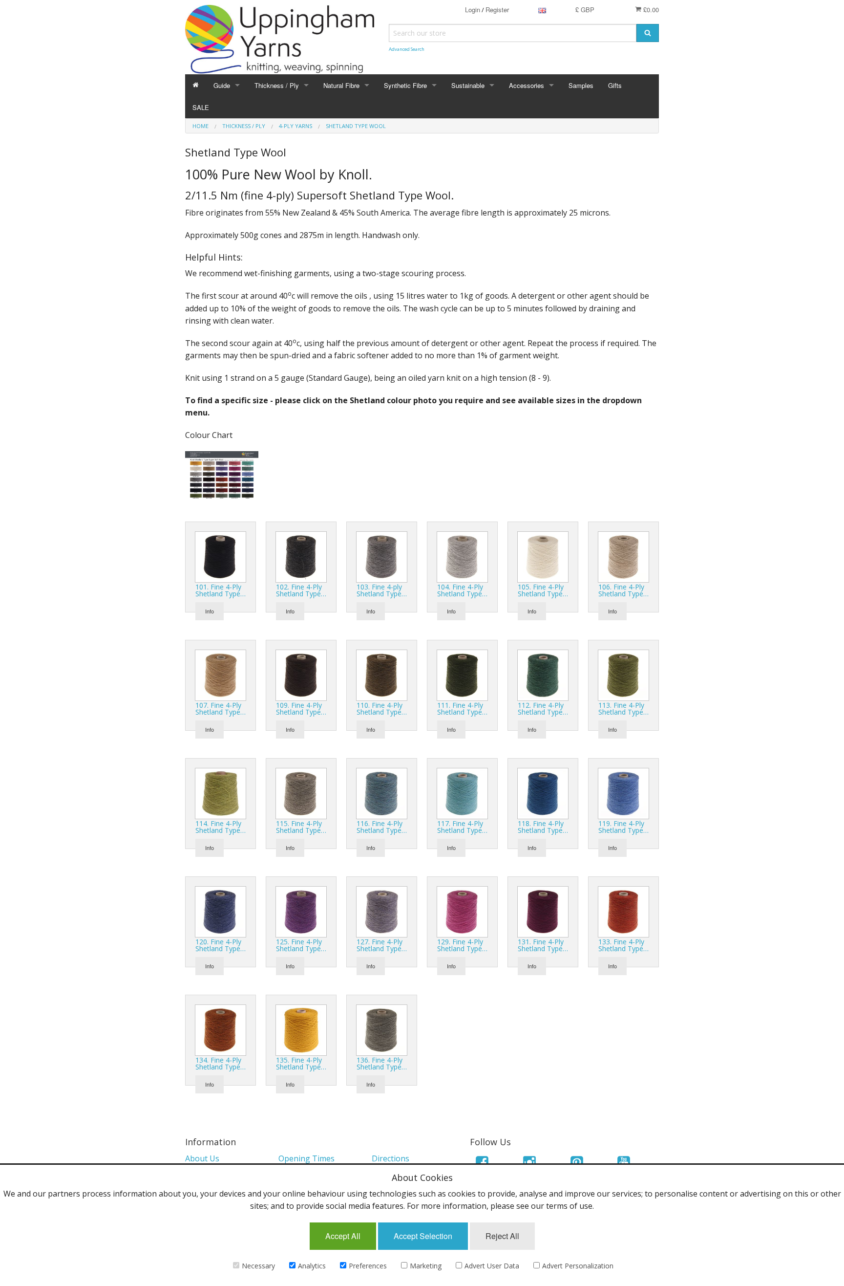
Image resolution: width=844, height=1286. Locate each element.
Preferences (368, 1265)
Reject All (502, 1236)
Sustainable (468, 85)
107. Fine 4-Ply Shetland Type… (220, 708)
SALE (200, 107)
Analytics (312, 1265)
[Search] (647, 33)
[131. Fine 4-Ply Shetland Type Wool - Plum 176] (543, 911)
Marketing (426, 1265)
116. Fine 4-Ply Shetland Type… (382, 827)
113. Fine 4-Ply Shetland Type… (623, 708)
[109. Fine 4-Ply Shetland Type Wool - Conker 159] (301, 674)
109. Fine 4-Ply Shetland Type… (301, 708)
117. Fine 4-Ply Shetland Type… (462, 827)
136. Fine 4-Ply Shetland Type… (382, 1063)
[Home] (195, 85)
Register (497, 9)
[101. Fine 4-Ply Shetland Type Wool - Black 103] (220, 556)
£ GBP (584, 9)
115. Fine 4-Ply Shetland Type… (301, 827)
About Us (202, 1158)
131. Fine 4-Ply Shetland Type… (543, 945)
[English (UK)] (542, 9)
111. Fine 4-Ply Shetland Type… (462, 708)
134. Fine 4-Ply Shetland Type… (220, 1063)
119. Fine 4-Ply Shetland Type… (623, 827)
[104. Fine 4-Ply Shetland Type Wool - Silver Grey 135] (462, 556)
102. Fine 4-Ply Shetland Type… (301, 590)
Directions (390, 1158)
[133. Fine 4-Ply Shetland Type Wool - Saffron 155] (623, 911)
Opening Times (306, 1158)
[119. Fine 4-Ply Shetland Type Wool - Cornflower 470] (623, 792)
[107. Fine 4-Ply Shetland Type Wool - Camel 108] (220, 674)
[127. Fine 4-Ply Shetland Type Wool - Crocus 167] (382, 911)
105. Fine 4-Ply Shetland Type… (543, 590)
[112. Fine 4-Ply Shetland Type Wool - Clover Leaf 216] (543, 674)
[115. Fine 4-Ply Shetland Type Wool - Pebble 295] (301, 792)
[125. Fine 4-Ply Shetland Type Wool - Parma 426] (301, 911)
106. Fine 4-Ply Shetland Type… (623, 590)
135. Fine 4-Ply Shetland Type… (301, 1063)
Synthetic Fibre (405, 85)
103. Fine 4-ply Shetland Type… (382, 590)
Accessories (526, 85)
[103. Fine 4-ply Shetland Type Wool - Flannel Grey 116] (382, 556)
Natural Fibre (341, 85)
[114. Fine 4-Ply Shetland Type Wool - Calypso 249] (220, 792)
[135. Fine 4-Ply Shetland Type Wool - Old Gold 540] (301, 1029)
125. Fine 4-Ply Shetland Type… (301, 945)
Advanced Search (406, 49)
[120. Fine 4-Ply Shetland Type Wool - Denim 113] (220, 911)
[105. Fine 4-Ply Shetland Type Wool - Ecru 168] (543, 556)
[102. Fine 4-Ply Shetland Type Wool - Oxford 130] (301, 556)
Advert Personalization (577, 1265)
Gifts (615, 85)
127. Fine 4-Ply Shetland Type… (382, 945)
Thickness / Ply (276, 85)
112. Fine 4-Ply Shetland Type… (543, 708)
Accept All (342, 1236)
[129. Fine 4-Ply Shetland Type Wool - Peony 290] (462, 911)
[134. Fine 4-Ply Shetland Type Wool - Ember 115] (220, 1029)
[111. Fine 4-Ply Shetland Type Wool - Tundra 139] (462, 674)
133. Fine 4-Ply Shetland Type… (623, 945)
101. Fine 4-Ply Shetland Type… (220, 590)
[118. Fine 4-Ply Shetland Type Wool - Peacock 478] (543, 792)
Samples (581, 85)
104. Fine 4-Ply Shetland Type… (462, 590)
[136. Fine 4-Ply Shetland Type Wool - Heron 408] (382, 1029)
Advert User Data (491, 1265)
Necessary (258, 1265)
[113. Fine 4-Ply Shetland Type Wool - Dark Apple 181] (623, 674)
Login (472, 9)
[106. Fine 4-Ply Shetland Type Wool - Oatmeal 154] (623, 556)
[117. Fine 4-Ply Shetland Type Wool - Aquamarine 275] (462, 792)
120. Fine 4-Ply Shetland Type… (220, 945)
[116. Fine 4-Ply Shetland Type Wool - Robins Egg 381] (382, 792)
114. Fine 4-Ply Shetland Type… (220, 827)
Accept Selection (423, 1236)
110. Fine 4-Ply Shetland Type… (382, 708)
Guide (221, 85)
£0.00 (650, 9)
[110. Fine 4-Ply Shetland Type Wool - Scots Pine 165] (382, 674)
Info (209, 611)
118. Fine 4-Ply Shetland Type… (543, 827)
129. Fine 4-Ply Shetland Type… (462, 945)
